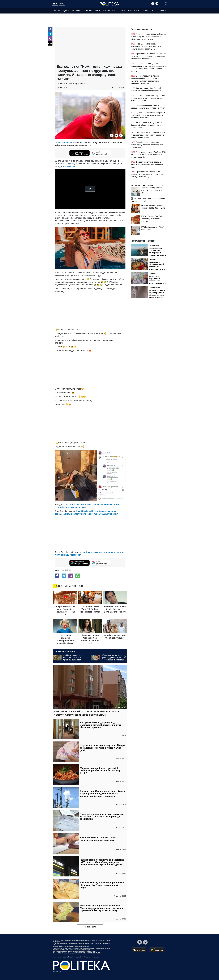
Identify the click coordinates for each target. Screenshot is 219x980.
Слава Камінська (63, 142)
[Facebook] (50, 29)
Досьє (66, 10)
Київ (123, 10)
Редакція (78, 957)
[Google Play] (156, 949)
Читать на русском (118, 87)
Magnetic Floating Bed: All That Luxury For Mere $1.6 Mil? (151, 190)
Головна (56, 10)
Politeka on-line (110, 10)
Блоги (97, 10)
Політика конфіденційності (63, 957)
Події (145, 10)
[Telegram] (156, 3)
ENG (154, 10)
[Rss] (152, 3)
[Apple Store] (139, 949)
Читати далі (90, 927)
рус (62, 4)
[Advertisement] (90, 46)
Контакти (96, 957)
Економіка (76, 10)
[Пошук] (166, 3)
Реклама (87, 957)
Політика (87, 10)
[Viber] (50, 38)
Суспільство (134, 10)
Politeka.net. (69, 166)
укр (55, 4)
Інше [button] (162, 10)
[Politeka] (109, 4)
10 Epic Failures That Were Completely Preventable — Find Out (152, 218)
